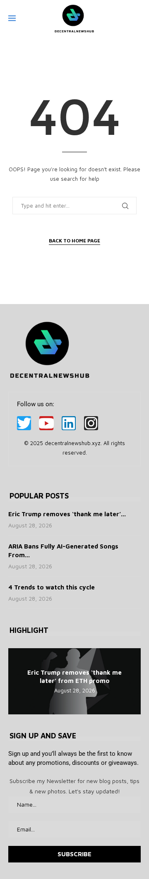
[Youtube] (46, 423)
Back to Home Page (74, 240)
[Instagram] (91, 423)
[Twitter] (24, 423)
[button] (15, 681)
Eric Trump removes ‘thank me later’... (67, 513)
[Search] (136, 18)
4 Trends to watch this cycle (51, 587)
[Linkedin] (69, 423)
